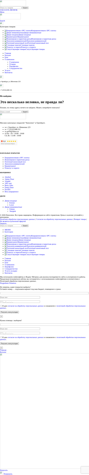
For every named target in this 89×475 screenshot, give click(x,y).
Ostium (12, 209)
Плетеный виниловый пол (15, 162)
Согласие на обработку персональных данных (54, 219)
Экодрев (12, 211)
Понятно (12, 283)
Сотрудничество (15, 68)
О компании (14, 62)
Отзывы (12, 64)
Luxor (11, 205)
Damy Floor (9, 187)
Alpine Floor (9, 179)
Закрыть (3, 223)
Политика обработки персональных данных (17, 219)
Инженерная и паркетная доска (17, 160)
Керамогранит (10, 166)
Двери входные (11, 201)
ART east (8, 183)
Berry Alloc (9, 185)
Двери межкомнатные (13, 207)
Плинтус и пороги (12, 168)
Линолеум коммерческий (15, 164)
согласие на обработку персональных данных (26, 306)
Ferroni (12, 203)
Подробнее (4, 283)
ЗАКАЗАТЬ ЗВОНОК (8, 10)
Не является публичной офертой (13, 221)
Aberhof (8, 177)
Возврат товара (80, 219)
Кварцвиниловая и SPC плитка (17, 158)
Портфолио (13, 66)
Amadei (7, 181)
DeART (8, 190)
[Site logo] (13, 5)
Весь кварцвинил (11, 192)
